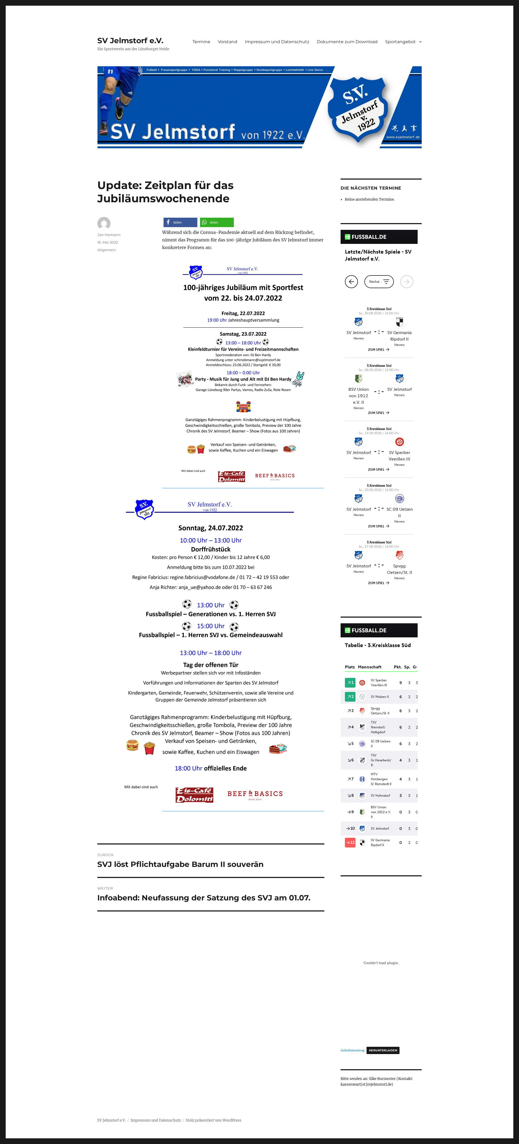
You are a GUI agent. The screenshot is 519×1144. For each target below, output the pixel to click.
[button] (180, 222)
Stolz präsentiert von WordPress (213, 1120)
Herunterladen (383, 1050)
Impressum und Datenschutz (277, 41)
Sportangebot (400, 41)
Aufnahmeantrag (352, 1050)
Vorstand (227, 41)
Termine (201, 41)
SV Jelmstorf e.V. (130, 40)
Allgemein (106, 250)
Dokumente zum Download (347, 41)
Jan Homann (109, 235)
